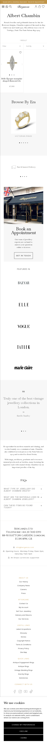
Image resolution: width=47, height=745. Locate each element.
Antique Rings (23, 666)
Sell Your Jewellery (23, 611)
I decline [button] (23, 731)
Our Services (23, 619)
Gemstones (23, 678)
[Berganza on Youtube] (26, 691)
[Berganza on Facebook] (15, 691)
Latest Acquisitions (23, 629)
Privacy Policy (23, 648)
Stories (23, 637)
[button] (1, 64)
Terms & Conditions (23, 645)
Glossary (23, 633)
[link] (11, 66)
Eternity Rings (23, 674)
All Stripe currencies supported (25, 558)
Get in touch (23, 256)
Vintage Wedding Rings (23, 670)
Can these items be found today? (18, 506)
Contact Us (23, 603)
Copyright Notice (23, 641)
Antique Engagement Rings (23, 662)
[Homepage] (23, 7)
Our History (23, 582)
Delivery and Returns (23, 615)
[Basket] (40, 6)
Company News (23, 586)
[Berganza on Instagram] (20, 691)
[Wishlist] (43, 6)
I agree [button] (23, 738)
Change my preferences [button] (23, 725)
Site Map (23, 652)
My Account (23, 607)
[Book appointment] (34, 6)
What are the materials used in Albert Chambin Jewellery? (21, 498)
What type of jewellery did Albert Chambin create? (19, 490)
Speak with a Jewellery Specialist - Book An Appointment (23, 2)
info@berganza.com (25, 547)
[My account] (36, 6)
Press (23, 593)
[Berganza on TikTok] (31, 691)
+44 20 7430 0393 (31, 532)
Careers (23, 589)
